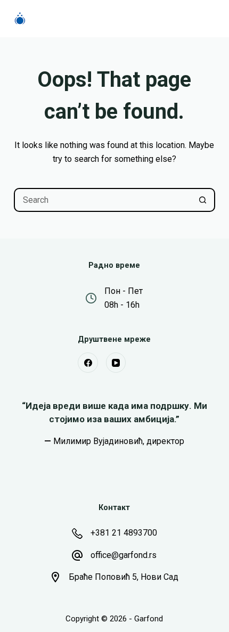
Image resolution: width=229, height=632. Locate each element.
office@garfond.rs (124, 555)
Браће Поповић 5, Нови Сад (123, 577)
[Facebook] (88, 362)
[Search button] (203, 200)
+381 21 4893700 (124, 533)
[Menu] (210, 18)
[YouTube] (116, 362)
